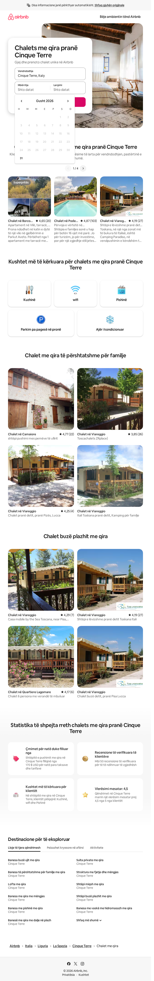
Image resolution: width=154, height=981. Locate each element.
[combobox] (50, 75)
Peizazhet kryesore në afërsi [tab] (65, 847)
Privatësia (68, 975)
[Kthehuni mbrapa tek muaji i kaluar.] (21, 101)
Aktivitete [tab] (96, 847)
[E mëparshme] (68, 168)
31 (21, 158)
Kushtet (84, 975)
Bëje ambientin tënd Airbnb (120, 17)
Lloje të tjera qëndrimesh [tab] (24, 847)
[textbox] (32, 89)
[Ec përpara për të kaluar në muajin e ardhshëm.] (68, 101)
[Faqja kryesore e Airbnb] (18, 16)
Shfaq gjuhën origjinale (109, 5)
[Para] (83, 168)
